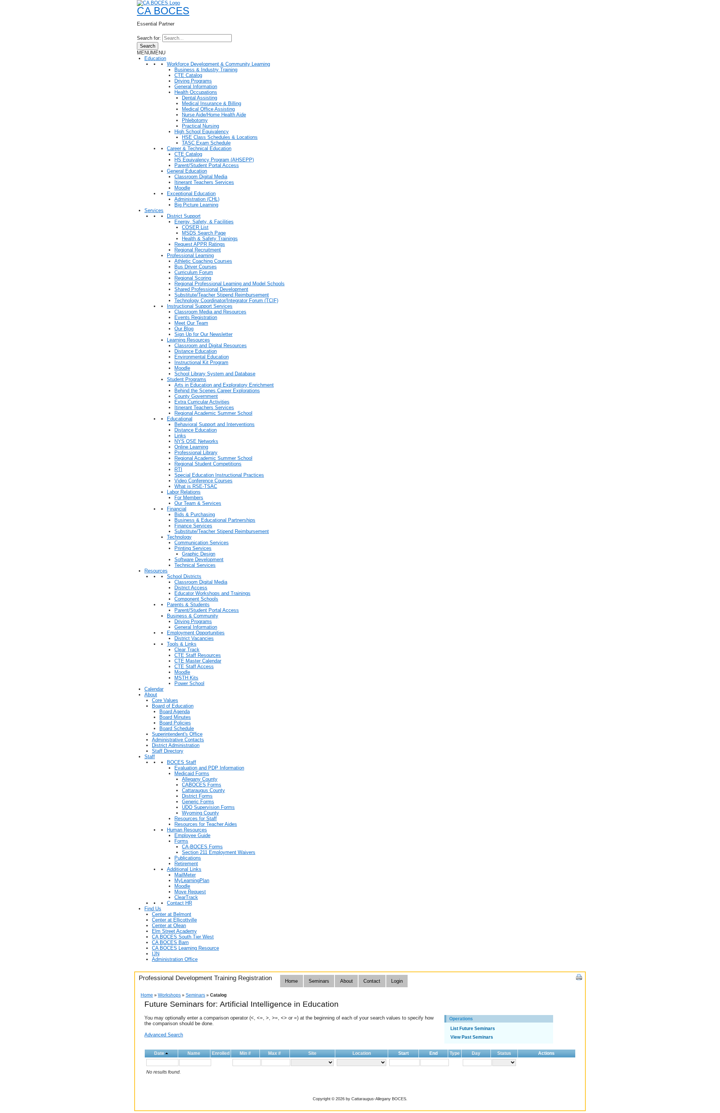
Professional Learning (190, 255)
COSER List (195, 227)
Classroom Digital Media (200, 176)
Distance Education (195, 351)
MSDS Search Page (204, 233)
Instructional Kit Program (201, 362)
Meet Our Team (191, 323)
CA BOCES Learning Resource (185, 948)
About (150, 694)
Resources (156, 571)
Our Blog (184, 328)
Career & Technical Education (199, 148)
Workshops (169, 995)
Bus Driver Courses (195, 267)
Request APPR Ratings (199, 244)
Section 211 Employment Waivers (218, 852)
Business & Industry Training (205, 69)
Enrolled (221, 1053)
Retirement (186, 863)
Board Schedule (176, 728)
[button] (151, 53)
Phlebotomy (195, 120)
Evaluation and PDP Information (209, 768)
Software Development (199, 559)
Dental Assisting (199, 98)
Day (476, 1053)
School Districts (184, 576)
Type (455, 1053)
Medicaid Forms (191, 773)
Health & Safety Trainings (210, 238)
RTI (178, 469)
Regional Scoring (192, 278)
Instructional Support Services (199, 306)
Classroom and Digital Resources (210, 345)
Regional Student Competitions (208, 464)
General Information (195, 86)
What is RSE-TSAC (195, 486)
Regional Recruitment (197, 250)
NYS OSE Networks (196, 441)
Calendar (154, 689)
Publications (187, 858)
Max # (274, 1053)
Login (397, 981)
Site (312, 1053)
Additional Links (184, 869)
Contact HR (179, 903)
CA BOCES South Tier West (183, 937)
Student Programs (186, 379)
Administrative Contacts (178, 740)
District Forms (197, 796)
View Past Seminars (471, 1037)
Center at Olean (169, 925)
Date (159, 1053)
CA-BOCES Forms (202, 846)
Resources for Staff (195, 818)
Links (180, 435)
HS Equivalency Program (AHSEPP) (214, 160)
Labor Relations (184, 492)
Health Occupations (195, 92)
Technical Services (195, 565)
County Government (196, 396)
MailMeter (185, 875)
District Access (190, 587)
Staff (149, 756)
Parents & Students (188, 604)
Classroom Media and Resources (210, 312)
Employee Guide (192, 835)
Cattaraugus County (203, 790)
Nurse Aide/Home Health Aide (214, 114)
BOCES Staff (181, 762)
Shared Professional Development (211, 289)
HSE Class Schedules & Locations (220, 137)
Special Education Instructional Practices (219, 475)
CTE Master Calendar (197, 661)
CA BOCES (163, 11)
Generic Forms (198, 801)
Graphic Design (198, 554)
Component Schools (196, 599)
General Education (187, 171)
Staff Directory (167, 751)
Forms (181, 841)
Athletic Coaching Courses (203, 261)
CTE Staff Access (194, 666)
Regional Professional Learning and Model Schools (229, 283)
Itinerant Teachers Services (204, 182)
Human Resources (187, 830)
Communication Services (201, 542)
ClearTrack (186, 897)
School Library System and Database (214, 374)
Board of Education (173, 706)
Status (504, 1053)
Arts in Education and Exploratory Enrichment (224, 385)
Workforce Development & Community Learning (218, 64)
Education (155, 58)
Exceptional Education (191, 193)
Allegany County (200, 779)
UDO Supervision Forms (208, 807)
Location (361, 1053)
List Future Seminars (472, 1028)
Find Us (152, 908)
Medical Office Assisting (208, 109)
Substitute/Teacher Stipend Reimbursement (221, 295)
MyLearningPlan (191, 880)
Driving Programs (193, 81)
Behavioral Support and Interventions (214, 424)
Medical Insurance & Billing (211, 103)
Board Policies (175, 723)
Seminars (319, 981)
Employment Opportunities (196, 633)
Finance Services (193, 526)
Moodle (182, 188)
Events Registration (195, 317)
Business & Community (192, 616)
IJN (155, 953)
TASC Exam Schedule (206, 143)
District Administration (176, 745)
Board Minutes (175, 717)
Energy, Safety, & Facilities (204, 221)
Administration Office (175, 959)
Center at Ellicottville (174, 920)
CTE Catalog (188, 75)
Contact (371, 981)
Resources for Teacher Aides (205, 824)
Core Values (165, 700)
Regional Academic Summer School (213, 413)
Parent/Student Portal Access (206, 165)
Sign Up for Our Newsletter (203, 334)
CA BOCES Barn (170, 942)
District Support (184, 216)
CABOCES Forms (201, 785)
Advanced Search (163, 1035)
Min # (245, 1053)
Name (194, 1053)
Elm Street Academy (174, 931)
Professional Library (196, 452)
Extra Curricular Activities (202, 402)
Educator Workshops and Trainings (212, 593)
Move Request (190, 892)
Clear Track (187, 649)
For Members (188, 497)
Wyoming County (200, 813)
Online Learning (191, 447)
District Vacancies (194, 638)
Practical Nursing (200, 126)
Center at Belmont (171, 914)
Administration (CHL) (196, 199)
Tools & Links (181, 644)
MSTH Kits (186, 678)
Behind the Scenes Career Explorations (217, 390)
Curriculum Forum (193, 272)
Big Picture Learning (196, 205)
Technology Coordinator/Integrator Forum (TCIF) (226, 300)
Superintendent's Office (177, 734)
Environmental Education (201, 357)
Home (291, 981)
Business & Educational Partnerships (214, 520)
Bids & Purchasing (194, 514)
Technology (179, 537)
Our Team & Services (197, 503)
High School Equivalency (201, 131)
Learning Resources (188, 340)
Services (154, 210)
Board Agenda (174, 711)
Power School (189, 683)
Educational (179, 419)
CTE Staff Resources (197, 655)
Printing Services (193, 548)
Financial (176, 509)
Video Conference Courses (203, 480)
